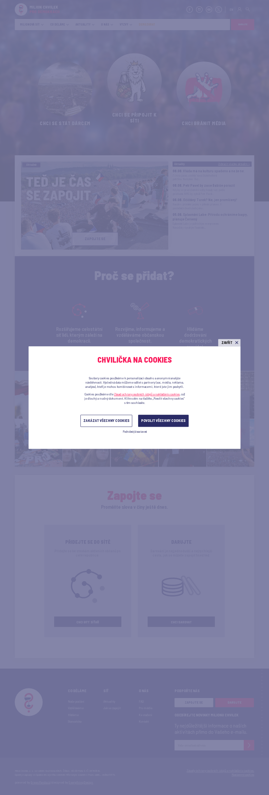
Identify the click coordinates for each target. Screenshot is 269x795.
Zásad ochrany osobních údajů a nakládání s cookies (147, 394)
